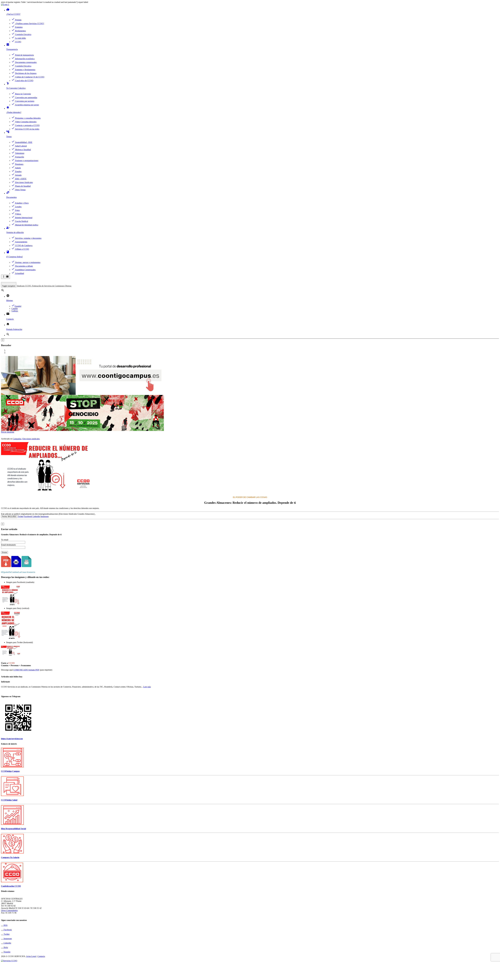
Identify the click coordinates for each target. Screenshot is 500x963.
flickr (5, 947)
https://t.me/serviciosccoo (12, 739)
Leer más (147, 687)
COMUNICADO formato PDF (26, 670)
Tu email (4, 540)
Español (16, 306)
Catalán (14, 308)
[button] (4, 432)
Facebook (28, 516)
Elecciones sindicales (31, 439)
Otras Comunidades (9, 910)
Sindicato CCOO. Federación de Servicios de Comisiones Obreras (44, 286)
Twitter (20, 516)
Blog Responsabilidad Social (13, 829)
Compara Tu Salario (10, 857)
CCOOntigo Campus (10, 771)
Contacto (41, 956)
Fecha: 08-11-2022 (9, 517)
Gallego (14, 311)
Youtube (6, 952)
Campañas (17, 439)
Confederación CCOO (11, 886)
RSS (5, 925)
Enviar (4, 552)
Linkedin (36, 516)
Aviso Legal (31, 956)
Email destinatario (8, 545)
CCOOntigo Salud (9, 800)
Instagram (44, 516)
